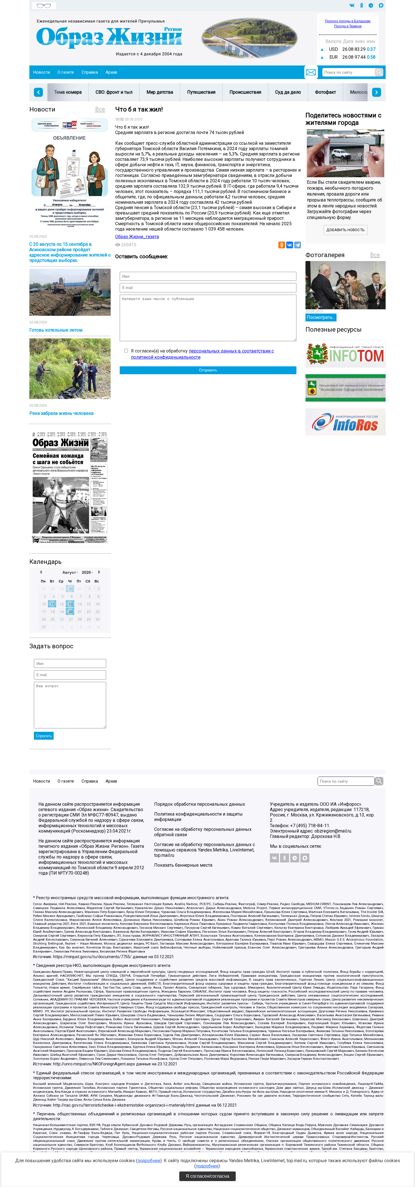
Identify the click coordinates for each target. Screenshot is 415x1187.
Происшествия (245, 92)
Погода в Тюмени (348, 26)
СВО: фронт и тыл (114, 92)
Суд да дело (288, 92)
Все (100, 109)
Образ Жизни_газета (137, 236)
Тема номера (68, 92)
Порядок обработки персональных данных (199, 804)
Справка (90, 72)
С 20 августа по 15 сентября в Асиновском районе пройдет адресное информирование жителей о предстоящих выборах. (70, 252)
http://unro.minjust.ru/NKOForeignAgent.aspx (94, 1064)
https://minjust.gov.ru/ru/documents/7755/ (92, 956)
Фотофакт (325, 92)
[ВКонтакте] (289, 245)
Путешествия (201, 92)
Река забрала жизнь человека (61, 413)
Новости (41, 72)
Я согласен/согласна (207, 1176)
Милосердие (363, 92)
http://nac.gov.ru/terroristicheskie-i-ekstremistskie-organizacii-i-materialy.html (124, 1105)
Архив (111, 72)
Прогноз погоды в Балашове (348, 21)
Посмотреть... (321, 317)
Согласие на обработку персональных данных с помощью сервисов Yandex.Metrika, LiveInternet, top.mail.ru (204, 850)
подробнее (148, 1160)
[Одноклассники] (281, 245)
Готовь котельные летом (55, 330)
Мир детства (160, 92)
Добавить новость (345, 230)
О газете (66, 72)
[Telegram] (297, 245)
